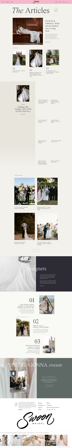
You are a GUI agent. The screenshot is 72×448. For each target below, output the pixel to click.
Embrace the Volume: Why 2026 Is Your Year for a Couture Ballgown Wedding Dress (23, 111)
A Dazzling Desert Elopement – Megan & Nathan (55, 121)
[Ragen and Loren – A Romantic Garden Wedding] (43, 132)
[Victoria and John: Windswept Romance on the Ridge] (24, 191)
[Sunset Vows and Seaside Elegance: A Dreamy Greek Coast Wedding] (56, 91)
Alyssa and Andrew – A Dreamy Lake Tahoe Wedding (43, 121)
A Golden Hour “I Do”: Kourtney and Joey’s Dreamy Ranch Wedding (52, 72)
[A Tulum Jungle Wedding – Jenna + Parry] (56, 132)
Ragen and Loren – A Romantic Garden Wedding (42, 141)
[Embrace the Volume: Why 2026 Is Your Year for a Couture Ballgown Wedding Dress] (23, 93)
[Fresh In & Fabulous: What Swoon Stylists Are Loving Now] (28, 31)
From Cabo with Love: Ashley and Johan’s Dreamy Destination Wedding (44, 243)
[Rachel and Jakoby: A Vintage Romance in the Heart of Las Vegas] (47, 191)
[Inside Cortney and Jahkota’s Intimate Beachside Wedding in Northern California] (43, 152)
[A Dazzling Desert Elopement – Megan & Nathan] (56, 111)
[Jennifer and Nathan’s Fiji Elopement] (56, 152)
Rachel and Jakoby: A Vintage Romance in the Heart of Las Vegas (43, 208)
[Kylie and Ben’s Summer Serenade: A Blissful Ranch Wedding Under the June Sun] (43, 91)
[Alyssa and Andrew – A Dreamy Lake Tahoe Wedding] (43, 111)
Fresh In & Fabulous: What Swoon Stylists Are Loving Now (52, 26)
